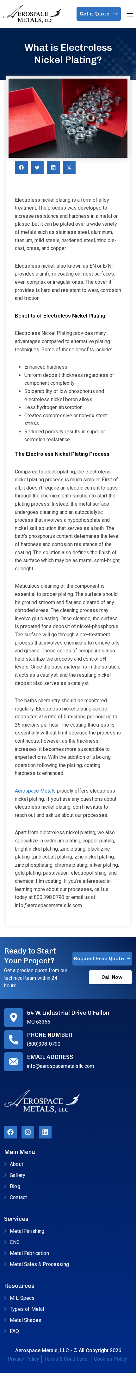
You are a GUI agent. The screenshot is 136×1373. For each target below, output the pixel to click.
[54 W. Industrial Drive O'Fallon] (13, 1017)
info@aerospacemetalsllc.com (60, 1066)
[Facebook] (10, 1132)
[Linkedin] (45, 1132)
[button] (21, 167)
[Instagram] (28, 1132)
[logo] (32, 14)
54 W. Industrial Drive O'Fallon (68, 1012)
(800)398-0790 (43, 1044)
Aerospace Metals (35, 791)
